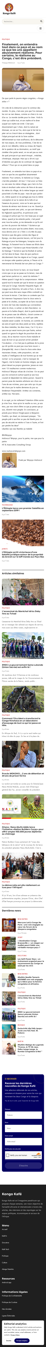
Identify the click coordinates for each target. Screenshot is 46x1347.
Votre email (9, 1136)
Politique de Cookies (9, 1302)
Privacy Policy (15, 1335)
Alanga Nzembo (8, 1269)
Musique (21, 1025)
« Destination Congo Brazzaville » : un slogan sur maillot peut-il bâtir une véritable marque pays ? (31, 944)
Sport (20, 937)
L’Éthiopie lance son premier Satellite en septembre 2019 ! (23, 509)
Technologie (7, 505)
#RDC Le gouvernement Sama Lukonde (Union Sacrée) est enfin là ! (22, 666)
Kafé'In (4, 1236)
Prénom (7, 1109)
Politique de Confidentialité (12, 1296)
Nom (6, 1122)
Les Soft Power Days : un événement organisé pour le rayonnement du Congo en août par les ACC (31, 962)
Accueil (4, 1229)
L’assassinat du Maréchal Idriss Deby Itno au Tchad (21, 612)
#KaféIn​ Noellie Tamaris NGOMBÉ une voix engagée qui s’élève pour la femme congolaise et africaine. (30, 980)
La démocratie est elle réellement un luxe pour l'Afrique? (21, 886)
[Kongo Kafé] (9, 8)
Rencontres (23, 919)
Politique (6, 39)
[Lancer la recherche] (41, 21)
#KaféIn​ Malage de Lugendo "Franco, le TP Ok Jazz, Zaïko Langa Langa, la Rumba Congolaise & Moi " (31, 1048)
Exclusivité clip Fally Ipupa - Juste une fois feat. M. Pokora (30, 1030)
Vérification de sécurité (13, 1149)
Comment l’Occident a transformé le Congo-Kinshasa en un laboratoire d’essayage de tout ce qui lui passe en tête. (21, 722)
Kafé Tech (5, 1249)
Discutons (22, 955)
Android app (6, 1282)
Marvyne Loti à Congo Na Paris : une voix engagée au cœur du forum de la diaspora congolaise (30, 925)
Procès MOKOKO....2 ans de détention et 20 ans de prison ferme (23, 774)
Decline (8, 1341)
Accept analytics (21, 1341)
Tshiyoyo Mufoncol (34, 460)
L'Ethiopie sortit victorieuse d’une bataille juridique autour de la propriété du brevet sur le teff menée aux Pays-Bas (23, 554)
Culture (4, 1263)
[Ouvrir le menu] (40, 28)
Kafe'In (20, 1041)
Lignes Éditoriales (8, 1316)
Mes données (7, 1309)
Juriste (5, 549)
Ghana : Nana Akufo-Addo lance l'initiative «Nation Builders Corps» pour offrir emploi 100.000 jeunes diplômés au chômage (23, 830)
